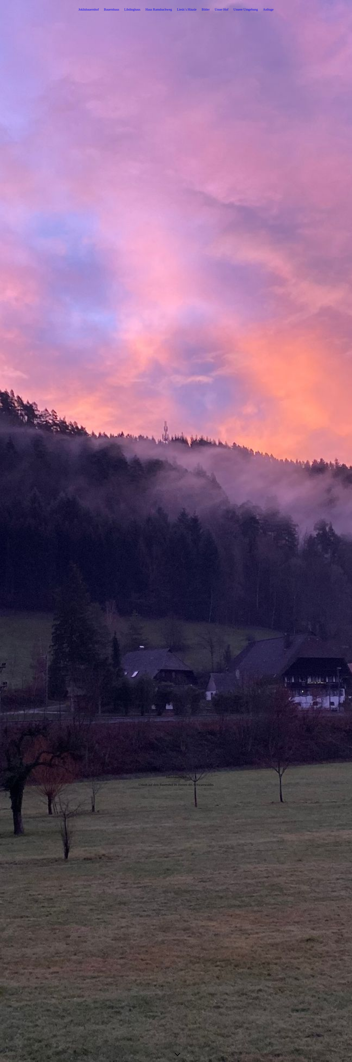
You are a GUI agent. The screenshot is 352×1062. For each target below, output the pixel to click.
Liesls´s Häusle (187, 9)
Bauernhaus (111, 9)
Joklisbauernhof (88, 9)
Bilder (206, 9)
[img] (176, 531)
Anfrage (268, 9)
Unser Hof (221, 9)
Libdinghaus (132, 9)
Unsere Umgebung (245, 9)
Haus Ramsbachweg (158, 9)
